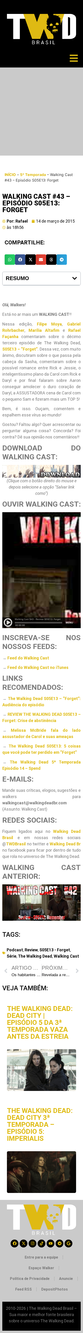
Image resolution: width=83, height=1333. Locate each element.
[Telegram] (59, 1243)
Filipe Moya (49, 324)
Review (31, 949)
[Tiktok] (41, 1243)
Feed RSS (23, 1289)
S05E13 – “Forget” (20, 349)
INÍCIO (10, 174)
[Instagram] (32, 1243)
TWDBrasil (16, 843)
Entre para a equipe (41, 1257)
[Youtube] (50, 1243)
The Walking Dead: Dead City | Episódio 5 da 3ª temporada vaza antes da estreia (40, 1022)
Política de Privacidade (30, 1278)
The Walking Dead (35, 956)
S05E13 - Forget (54, 949)
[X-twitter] (23, 1243)
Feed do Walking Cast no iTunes (37, 667)
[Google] (68, 1243)
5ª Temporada (33, 174)
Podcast (15, 949)
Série (11, 956)
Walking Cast (66, 956)
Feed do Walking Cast (28, 657)
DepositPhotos (54, 1289)
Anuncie (66, 1278)
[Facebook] (14, 1243)
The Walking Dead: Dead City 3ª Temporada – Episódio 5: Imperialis (40, 1124)
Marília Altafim (44, 330)
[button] (10, 259)
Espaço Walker (41, 1268)
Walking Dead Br (65, 843)
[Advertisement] (41, 111)
